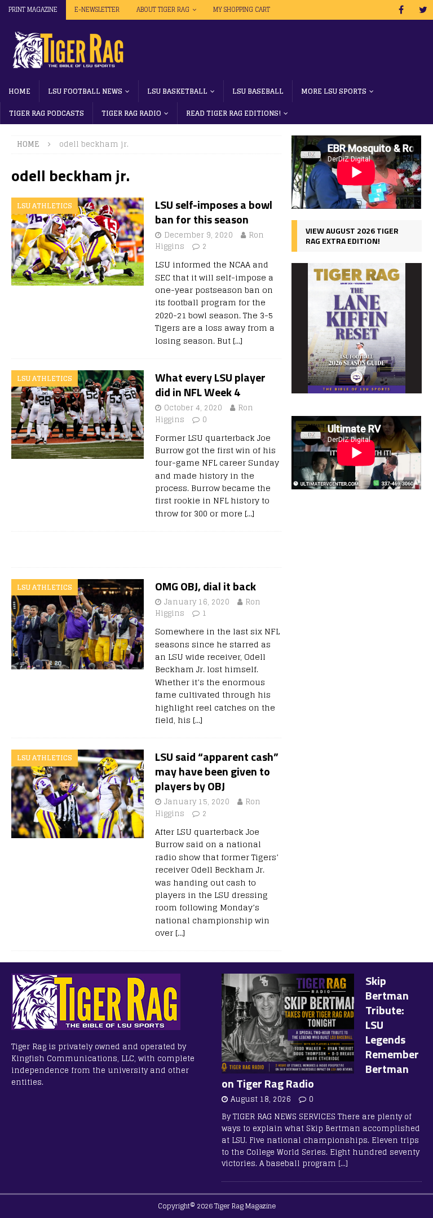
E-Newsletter (97, 9)
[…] (237, 341)
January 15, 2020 (196, 801)
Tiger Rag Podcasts (46, 113)
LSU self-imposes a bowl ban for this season (213, 212)
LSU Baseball (258, 91)
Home (19, 91)
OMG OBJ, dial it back (205, 586)
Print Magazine (33, 9)
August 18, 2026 (261, 1099)
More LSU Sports (333, 91)
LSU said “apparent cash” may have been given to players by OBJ (217, 771)
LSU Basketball (177, 91)
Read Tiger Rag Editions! (233, 113)
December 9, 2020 (198, 235)
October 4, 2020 (193, 407)
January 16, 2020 (196, 601)
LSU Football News (85, 91)
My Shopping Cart (241, 9)
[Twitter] (423, 10)
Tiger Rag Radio (131, 113)
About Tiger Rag (162, 9)
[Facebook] (401, 10)
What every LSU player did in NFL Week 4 (210, 385)
